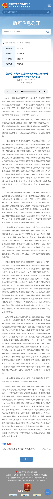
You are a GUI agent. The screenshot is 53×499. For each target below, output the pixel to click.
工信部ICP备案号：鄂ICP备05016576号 (19, 475)
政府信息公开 (14, 43)
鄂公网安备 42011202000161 (28, 472)
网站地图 (44, 475)
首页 (6, 43)
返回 (26, 459)
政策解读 (27, 43)
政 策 (21, 43)
